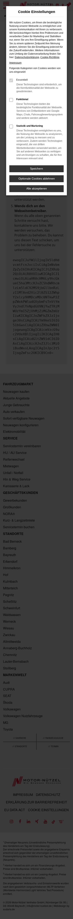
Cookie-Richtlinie (49, 57)
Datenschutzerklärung (27, 57)
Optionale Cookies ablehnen (36, 178)
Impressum (15, 62)
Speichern (36, 168)
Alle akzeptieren (36, 188)
